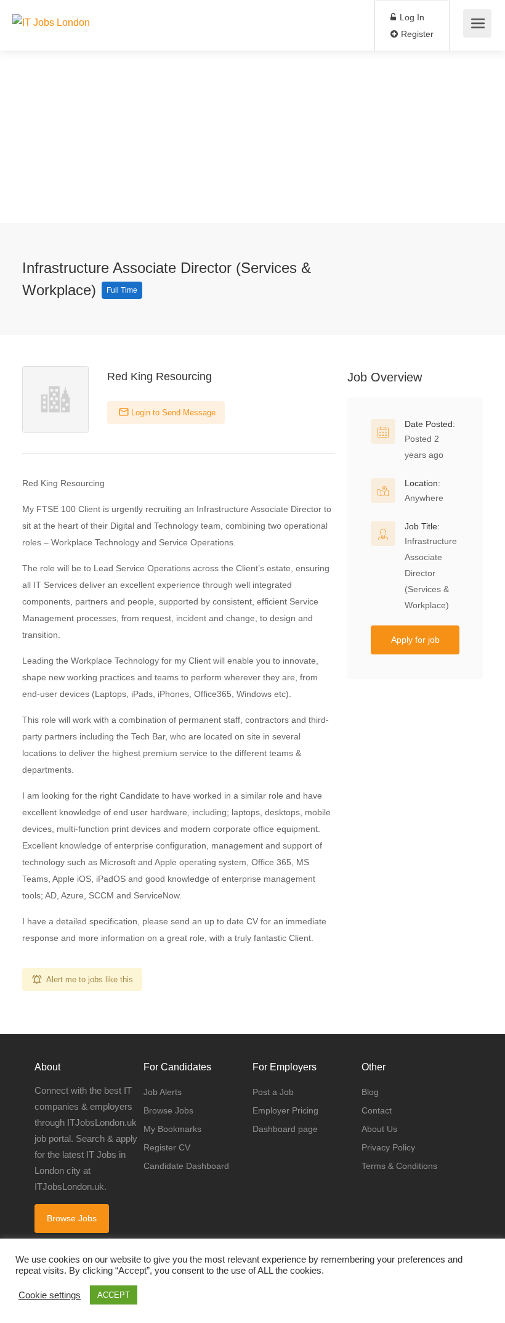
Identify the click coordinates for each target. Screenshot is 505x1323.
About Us (379, 1129)
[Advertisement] (252, 137)
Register (416, 34)
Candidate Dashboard (186, 1166)
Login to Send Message (172, 412)
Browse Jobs (72, 1218)
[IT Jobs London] (51, 8)
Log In (410, 17)
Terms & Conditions (399, 1166)
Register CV (166, 1147)
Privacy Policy (388, 1147)
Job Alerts (162, 1092)
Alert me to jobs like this (89, 979)
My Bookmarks (172, 1129)
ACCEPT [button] (113, 1295)
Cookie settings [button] (49, 1295)
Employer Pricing (285, 1110)
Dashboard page (285, 1129)
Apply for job (415, 640)
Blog (370, 1092)
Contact (377, 1110)
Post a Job (273, 1092)
